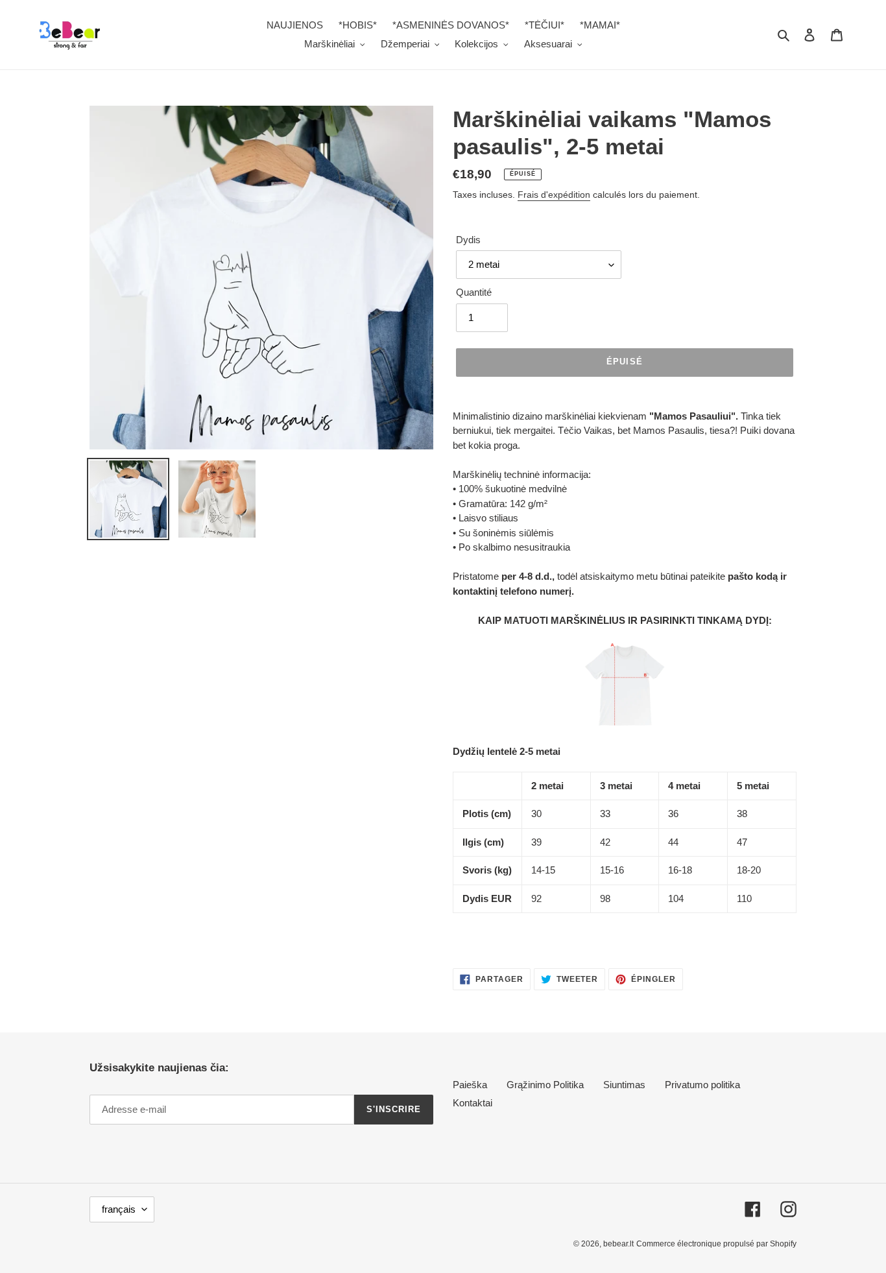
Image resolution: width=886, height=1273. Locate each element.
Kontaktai (472, 1102)
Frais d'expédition (554, 194)
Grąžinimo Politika (545, 1084)
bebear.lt (618, 1243)
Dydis (468, 239)
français (119, 1209)
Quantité (474, 292)
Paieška (470, 1084)
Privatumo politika (702, 1084)
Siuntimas (624, 1084)
